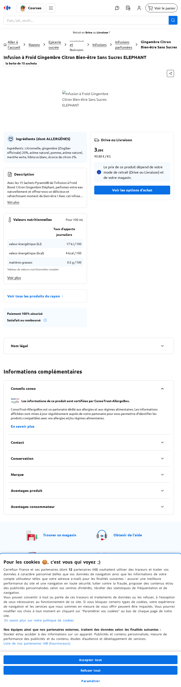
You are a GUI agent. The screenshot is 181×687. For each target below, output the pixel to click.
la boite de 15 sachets (21, 63)
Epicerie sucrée (55, 44)
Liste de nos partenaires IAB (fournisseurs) (37, 643)
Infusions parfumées (123, 44)
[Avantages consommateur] (162, 506)
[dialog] (90, 620)
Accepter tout (90, 660)
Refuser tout (90, 670)
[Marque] (162, 474)
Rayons (34, 44)
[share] (170, 73)
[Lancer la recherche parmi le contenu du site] (173, 20)
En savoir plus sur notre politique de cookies (39, 620)
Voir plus (13, 202)
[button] (50, 8)
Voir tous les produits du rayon (33, 296)
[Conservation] (162, 458)
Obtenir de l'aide (127, 535)
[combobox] (90, 20)
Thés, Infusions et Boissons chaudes (77, 44)
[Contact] (162, 442)
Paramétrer (90, 681)
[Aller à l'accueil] (7, 8)
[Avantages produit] (162, 490)
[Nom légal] (162, 345)
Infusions (99, 44)
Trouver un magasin (59, 535)
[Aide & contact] (117, 8)
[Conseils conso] (162, 388)
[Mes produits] (128, 8)
